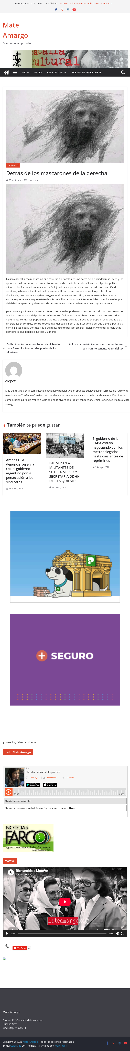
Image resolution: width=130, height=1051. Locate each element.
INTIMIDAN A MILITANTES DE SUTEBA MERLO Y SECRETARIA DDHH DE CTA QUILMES (64, 472)
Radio (38, 72)
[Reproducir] (7, 933)
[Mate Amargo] (65, 52)
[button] (64, 72)
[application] (65, 902)
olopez (36, 180)
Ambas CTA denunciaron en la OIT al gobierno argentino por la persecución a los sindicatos (20, 471)
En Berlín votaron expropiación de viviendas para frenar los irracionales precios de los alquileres (33, 348)
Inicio (25, 72)
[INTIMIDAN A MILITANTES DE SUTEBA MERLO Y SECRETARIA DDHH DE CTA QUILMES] (65, 435)
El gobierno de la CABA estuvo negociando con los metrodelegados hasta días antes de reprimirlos (108, 449)
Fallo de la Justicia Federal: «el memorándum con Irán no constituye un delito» (96, 346)
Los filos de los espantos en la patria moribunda (85, 3)
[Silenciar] (117, 933)
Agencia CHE (55, 72)
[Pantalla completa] (123, 933)
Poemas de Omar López (86, 72)
